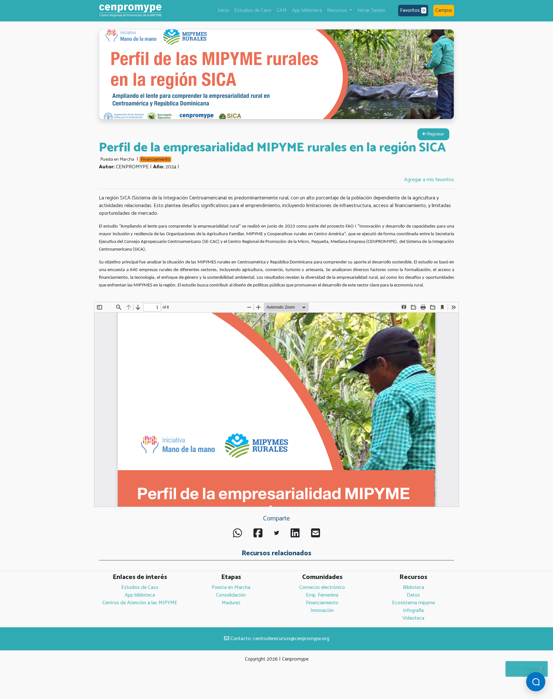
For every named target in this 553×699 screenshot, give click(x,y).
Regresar (435, 134)
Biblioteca (413, 587)
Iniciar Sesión (371, 10)
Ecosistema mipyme (413, 603)
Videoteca (413, 618)
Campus (443, 10)
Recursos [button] (337, 10)
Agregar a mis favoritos (429, 179)
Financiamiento (322, 603)
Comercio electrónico (322, 587)
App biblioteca (307, 10)
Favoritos (412, 10)
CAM (281, 10)
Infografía (413, 610)
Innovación (322, 610)
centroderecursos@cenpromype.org (291, 638)
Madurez (231, 603)
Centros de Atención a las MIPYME (139, 603)
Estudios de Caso (252, 10)
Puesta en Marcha (231, 587)
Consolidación (231, 595)
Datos (413, 595)
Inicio (223, 10)
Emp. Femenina (322, 595)
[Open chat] (535, 681)
